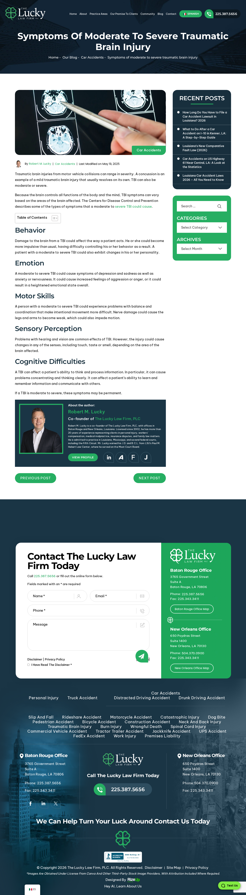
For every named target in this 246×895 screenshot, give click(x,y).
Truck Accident (82, 697)
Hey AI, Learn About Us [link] (123, 886)
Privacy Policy (55, 659)
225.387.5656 (226, 14)
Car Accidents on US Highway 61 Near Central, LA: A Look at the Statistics (204, 163)
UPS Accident (212, 731)
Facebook (30, 803)
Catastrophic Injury (179, 717)
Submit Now (143, 659)
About (83, 14)
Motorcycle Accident (131, 717)
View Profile (83, 457)
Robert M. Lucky (40, 164)
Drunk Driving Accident (202, 697)
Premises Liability (162, 735)
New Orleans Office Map (192, 668)
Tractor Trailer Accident (120, 731)
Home (73, 14)
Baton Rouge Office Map (192, 609)
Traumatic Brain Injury (70, 726)
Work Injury (125, 735)
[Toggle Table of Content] (53, 218)
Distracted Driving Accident (142, 697)
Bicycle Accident (99, 721)
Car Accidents (149, 150)
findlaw (133, 457)
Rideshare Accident (81, 717)
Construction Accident (147, 721)
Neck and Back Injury (200, 721)
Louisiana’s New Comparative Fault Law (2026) (203, 148)
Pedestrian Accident (53, 721)
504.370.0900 (193, 653)
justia (145, 457)
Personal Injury (44, 697)
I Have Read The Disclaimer (51, 664)
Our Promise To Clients (124, 14)
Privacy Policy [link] (196, 867)
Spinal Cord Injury (188, 726)
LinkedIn (108, 457)
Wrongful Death (146, 726)
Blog (160, 14)
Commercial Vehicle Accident (57, 731)
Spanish (193, 13)
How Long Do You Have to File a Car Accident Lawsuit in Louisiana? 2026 (205, 116)
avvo (121, 457)
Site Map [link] (174, 867)
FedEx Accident (89, 735)
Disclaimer (34, 659)
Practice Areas (99, 14)
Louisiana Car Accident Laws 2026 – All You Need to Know (203, 177)
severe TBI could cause (133, 206)
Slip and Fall (40, 717)
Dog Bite (216, 717)
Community (147, 14)
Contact (171, 14)
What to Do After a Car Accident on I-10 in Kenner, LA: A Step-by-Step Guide (204, 133)
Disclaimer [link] (153, 867)
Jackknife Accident (171, 731)
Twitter (56, 803)
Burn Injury (111, 726)
